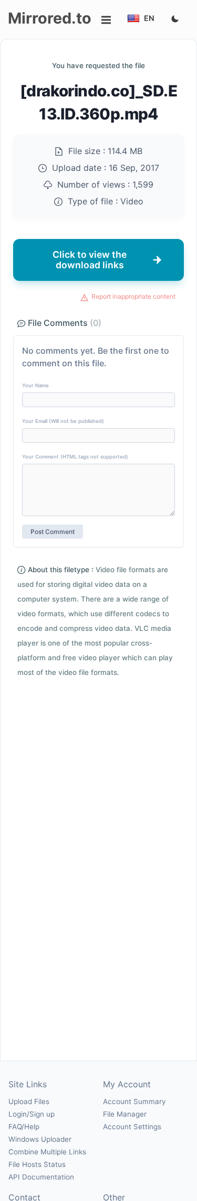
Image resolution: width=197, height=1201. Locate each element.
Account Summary (134, 1101)
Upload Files (28, 1101)
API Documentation (41, 1177)
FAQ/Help (23, 1126)
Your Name (35, 385)
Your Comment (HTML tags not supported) (75, 457)
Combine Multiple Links (47, 1152)
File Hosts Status (37, 1164)
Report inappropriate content (133, 296)
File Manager (125, 1114)
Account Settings (132, 1126)
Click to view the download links (90, 259)
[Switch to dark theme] (174, 19)
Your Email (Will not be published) (63, 421)
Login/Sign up (31, 1114)
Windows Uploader (39, 1139)
